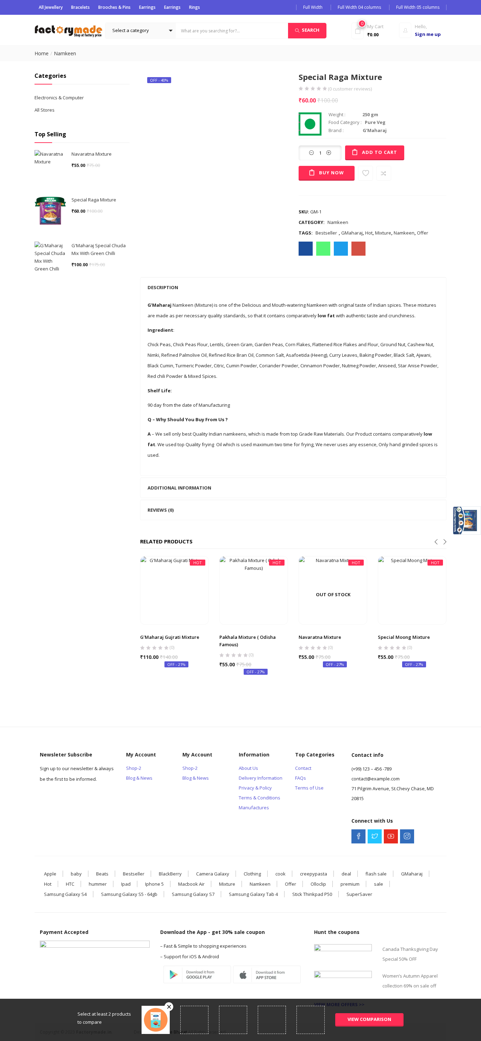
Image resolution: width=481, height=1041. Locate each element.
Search (310, 30)
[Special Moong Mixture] (412, 590)
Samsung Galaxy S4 (65, 894)
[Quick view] (174, 607)
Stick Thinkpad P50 (312, 894)
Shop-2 (133, 768)
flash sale (376, 874)
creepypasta (313, 874)
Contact (303, 768)
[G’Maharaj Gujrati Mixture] (174, 590)
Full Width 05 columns (417, 7)
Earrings (147, 7)
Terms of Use (309, 788)
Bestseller (326, 233)
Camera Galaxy (212, 874)
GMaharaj (352, 233)
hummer (98, 884)
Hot (369, 233)
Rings (194, 7)
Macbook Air (191, 884)
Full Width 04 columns (359, 7)
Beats (102, 874)
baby (76, 874)
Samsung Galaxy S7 (193, 894)
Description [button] (163, 287)
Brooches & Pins (114, 7)
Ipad (126, 884)
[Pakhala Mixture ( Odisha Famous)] (254, 590)
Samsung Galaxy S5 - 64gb (129, 894)
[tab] (293, 287)
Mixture (383, 233)
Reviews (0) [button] (161, 510)
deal (346, 874)
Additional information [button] (179, 488)
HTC (70, 884)
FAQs (300, 778)
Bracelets (80, 7)
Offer (422, 233)
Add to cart (379, 152)
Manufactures (254, 807)
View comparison (369, 1019)
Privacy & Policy (255, 788)
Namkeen (65, 53)
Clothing (252, 874)
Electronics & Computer (59, 97)
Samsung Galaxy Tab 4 (253, 894)
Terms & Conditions (259, 797)
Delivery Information (260, 778)
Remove (168, 1006)
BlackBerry (170, 874)
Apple (50, 874)
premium (350, 884)
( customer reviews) (350, 89)
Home (42, 53)
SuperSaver (359, 894)
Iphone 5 (154, 884)
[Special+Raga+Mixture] (341, 249)
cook (280, 874)
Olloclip (318, 884)
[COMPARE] (383, 173)
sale (378, 884)
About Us (248, 768)
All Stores (45, 110)
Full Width (313, 7)
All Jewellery (51, 7)
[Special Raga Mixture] (306, 249)
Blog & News (139, 778)
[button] (140, 30)
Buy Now (331, 172)
